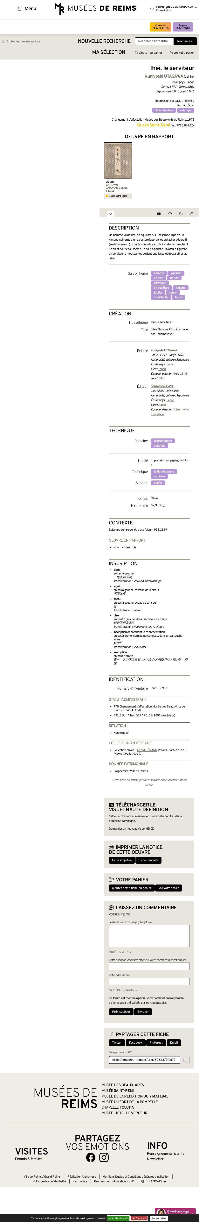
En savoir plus (163, 10)
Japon (170, 364)
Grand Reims (52, 1177)
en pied (158, 278)
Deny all (140, 1218)
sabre (173, 293)
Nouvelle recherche (104, 41)
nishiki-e (159, 477)
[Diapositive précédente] (107, 170)
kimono (180, 288)
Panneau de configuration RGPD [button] (114, 1181)
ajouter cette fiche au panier (131, 888)
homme (159, 273)
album (110, 181)
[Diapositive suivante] (191, 170)
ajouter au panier (150, 53)
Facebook (135, 1043)
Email (174, 1043)
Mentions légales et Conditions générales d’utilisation (136, 1177)
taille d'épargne (164, 472)
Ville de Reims (33, 1177)
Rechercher (185, 41)
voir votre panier (184, 53)
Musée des (160, 27)
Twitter (117, 1043)
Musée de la (134, 1096)
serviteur (160, 283)
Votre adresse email (120, 975)
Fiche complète (148, 860)
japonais (176, 273)
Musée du (129, 1102)
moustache (161, 297)
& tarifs (165, 1153)
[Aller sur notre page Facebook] (90, 1157)
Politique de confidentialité (49, 1181)
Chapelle (117, 1107)
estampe (185, 110)
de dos (174, 278)
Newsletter (155, 1159)
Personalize (159, 1218)
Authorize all (119, 1218)
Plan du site (80, 1181)
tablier (158, 293)
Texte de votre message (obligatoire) (130, 922)
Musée (182, 27)
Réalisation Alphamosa (81, 1177)
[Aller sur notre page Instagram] (104, 1157)
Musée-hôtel (124, 1113)
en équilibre (161, 288)
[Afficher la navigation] (19, 9)
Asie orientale (164, 110)
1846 (160, 378)
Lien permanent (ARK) (121, 1052)
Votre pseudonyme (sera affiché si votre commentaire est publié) (147, 960)
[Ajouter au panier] (129, 145)
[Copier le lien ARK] (185, 1060)
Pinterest (156, 1043)
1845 (183, 374)
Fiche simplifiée (122, 860)
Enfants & (28, 1159)
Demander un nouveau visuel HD (129, 829)
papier (158, 483)
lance (178, 297)
